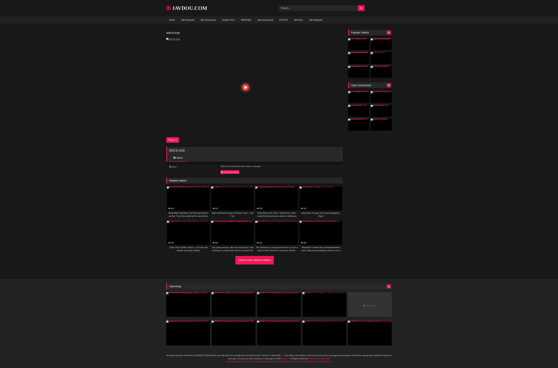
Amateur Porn (228, 20)
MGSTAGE (246, 20)
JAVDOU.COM (189, 8)
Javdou (285, 358)
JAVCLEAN (254, 361)
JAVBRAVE (327, 361)
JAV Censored (187, 20)
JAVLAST (243, 361)
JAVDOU (287, 361)
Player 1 (172, 140)
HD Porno (298, 20)
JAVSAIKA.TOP (313, 361)
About (179, 158)
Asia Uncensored (265, 20)
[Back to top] (549, 359)
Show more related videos (254, 260)
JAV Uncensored (208, 20)
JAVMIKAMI (231, 361)
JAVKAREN (266, 361)
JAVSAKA (277, 361)
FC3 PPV (283, 20)
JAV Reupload (315, 20)
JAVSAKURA (298, 361)
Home (172, 20)
